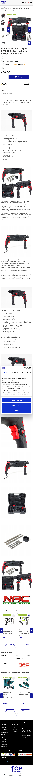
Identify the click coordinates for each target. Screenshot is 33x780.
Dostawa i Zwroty (4, 730)
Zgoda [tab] (5, 372)
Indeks (2, 662)
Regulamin (4, 727)
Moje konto (5, 741)
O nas (14, 727)
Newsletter (15, 733)
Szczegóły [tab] (15, 372)
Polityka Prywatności (5, 735)
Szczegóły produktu (6, 93)
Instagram (15, 731)
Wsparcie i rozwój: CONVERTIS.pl (16, 775)
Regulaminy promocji (5, 738)
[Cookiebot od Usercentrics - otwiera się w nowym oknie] (24, 368)
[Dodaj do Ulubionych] (30, 77)
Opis (2, 90)
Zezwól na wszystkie (16, 400)
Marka (14, 665)
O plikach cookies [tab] (26, 372)
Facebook (15, 729)
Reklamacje (5, 732)
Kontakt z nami (4, 747)
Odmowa (16, 410)
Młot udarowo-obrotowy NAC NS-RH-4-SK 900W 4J (8, 631)
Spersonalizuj (15, 405)
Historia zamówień (4, 743)
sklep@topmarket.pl (27, 735)
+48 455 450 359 (26, 731)
